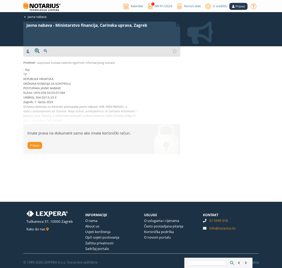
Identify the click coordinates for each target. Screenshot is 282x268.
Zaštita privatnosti (99, 243)
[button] (238, 6)
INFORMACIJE (96, 215)
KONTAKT (210, 215)
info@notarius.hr (222, 228)
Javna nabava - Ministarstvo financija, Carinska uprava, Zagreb (86, 25)
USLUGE (150, 215)
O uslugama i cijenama (161, 220)
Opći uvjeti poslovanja (102, 237)
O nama (91, 220)
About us (92, 226)
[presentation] (28, 51)
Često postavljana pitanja (163, 226)
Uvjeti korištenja (97, 232)
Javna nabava (37, 17)
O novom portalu (157, 237)
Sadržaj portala (97, 248)
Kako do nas (36, 229)
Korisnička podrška (159, 232)
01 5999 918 (218, 220)
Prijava (34, 145)
